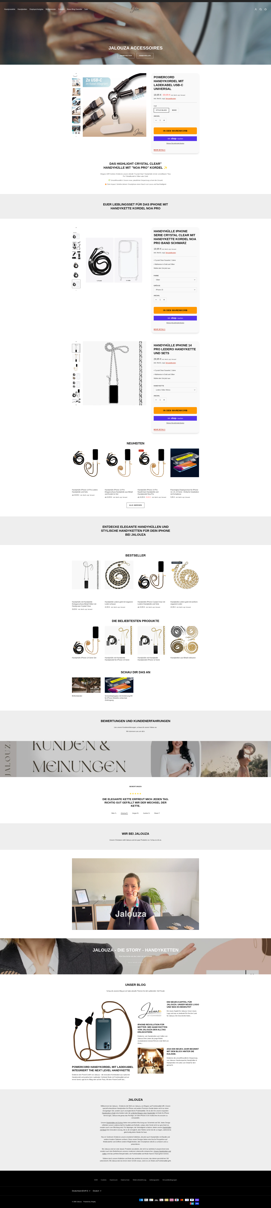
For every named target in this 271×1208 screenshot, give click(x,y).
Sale (86, 9)
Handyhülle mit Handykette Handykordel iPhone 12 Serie (149, 659)
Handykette (159, 386)
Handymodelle (9, 9)
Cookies (103, 1176)
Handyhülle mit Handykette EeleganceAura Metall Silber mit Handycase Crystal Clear (84, 604)
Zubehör (61, 9)
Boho (174, 110)
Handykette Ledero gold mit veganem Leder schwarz (119, 603)
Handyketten (22, 9)
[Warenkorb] (265, 9)
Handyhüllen (145, 55)
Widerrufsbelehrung (139, 1176)
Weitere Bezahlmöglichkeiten (175, 143)
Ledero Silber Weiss (163, 390)
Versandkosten (170, 98)
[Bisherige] (76, 73)
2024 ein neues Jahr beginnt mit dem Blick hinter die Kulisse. (183, 1048)
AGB (96, 1176)
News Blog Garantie (74, 9)
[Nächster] (76, 405)
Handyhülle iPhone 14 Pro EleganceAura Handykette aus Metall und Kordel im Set (119, 492)
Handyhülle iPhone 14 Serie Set (84, 658)
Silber (158, 280)
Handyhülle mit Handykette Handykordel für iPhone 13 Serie (117, 659)
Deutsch (96, 1187)
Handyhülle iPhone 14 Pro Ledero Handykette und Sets (175, 349)
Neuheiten (135, 443)
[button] (114, 810)
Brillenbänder (51, 9)
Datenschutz (125, 1176)
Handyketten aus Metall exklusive (183, 658)
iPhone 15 (159, 290)
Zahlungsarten (154, 1176)
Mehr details (159, 150)
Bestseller (135, 555)
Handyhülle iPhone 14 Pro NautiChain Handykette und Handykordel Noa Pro (148, 492)
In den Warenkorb (175, 131)
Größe (157, 285)
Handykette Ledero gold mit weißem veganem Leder (184, 603)
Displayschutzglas (36, 9)
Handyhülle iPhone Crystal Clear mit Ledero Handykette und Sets (151, 603)
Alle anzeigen (135, 505)
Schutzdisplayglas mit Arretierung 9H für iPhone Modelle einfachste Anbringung (119, 698)
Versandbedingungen (169, 1176)
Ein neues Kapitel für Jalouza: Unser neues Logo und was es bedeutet (183, 1001)
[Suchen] (260, 9)
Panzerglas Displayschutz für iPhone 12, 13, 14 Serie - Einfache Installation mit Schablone (184, 492)
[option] (135, 33)
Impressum (114, 1176)
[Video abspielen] (135, 890)
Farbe (156, 275)
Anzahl (157, 116)
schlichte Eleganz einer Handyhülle (143, 1110)
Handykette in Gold (108, 1110)
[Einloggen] (255, 9)
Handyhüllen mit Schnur (114, 1119)
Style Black (161, 110)
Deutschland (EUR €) (80, 1187)
